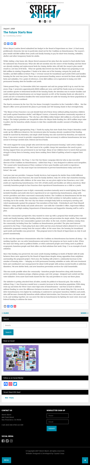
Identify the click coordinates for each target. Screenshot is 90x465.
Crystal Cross (59, 453)
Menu (6, 460)
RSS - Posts (9, 398)
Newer (84, 313)
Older (6, 313)
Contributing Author (14, 36)
